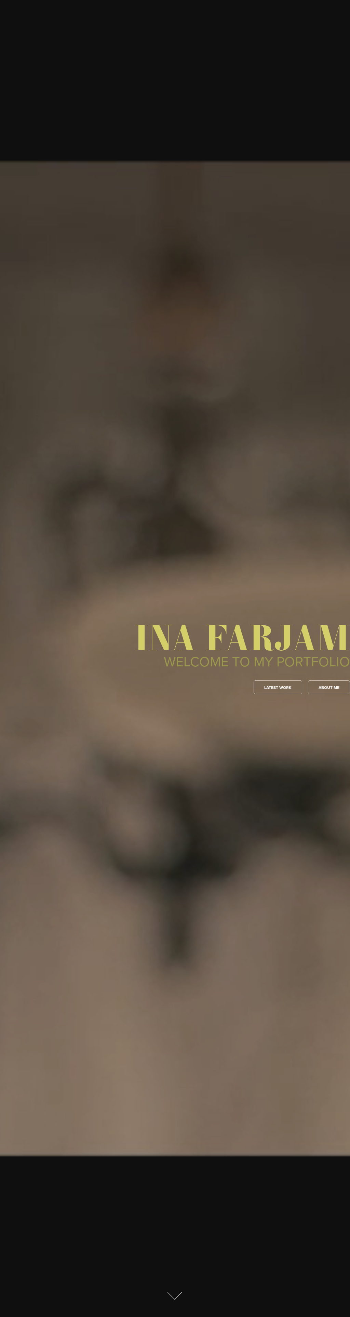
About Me (329, 687)
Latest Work (278, 687)
